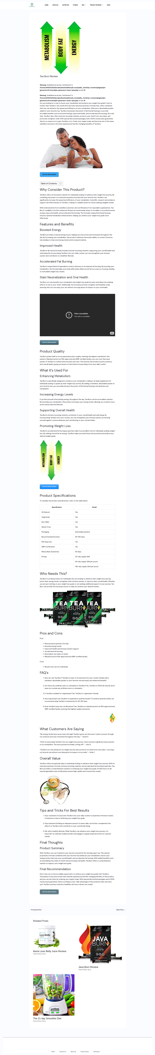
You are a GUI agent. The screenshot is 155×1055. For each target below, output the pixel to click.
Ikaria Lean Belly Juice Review (49, 951)
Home (53, 1051)
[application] (85, 5)
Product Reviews (37, 953)
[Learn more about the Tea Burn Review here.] (49, 174)
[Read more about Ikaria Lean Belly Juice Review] (47, 936)
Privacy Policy (85, 1051)
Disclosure (96, 1051)
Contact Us (62, 1051)
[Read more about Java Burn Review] (100, 944)
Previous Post (35, 910)
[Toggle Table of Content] (59, 183)
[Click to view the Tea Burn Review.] (49, 487)
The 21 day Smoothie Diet (47, 1018)
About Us (73, 1051)
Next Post (121, 910)
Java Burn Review (88, 967)
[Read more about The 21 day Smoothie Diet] (53, 995)
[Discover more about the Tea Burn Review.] (49, 892)
